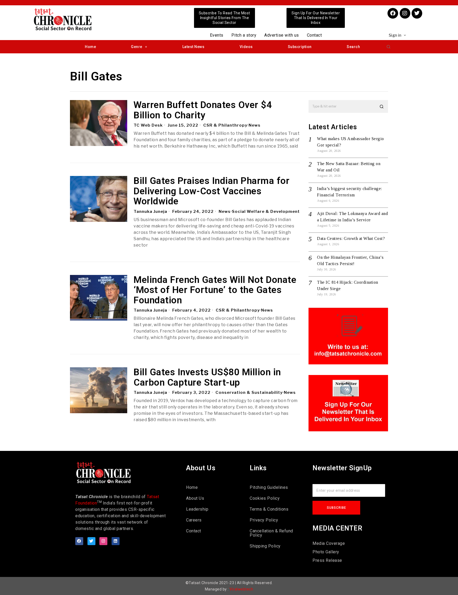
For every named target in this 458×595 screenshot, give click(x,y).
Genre (136, 47)
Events (216, 35)
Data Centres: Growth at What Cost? (351, 238)
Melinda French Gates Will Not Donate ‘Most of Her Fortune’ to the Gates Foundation (215, 290)
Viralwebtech (241, 589)
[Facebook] (392, 13)
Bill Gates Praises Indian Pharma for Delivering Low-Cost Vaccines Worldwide (211, 191)
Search (353, 47)
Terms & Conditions (269, 509)
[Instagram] (405, 13)
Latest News (193, 47)
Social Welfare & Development (266, 211)
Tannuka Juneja (150, 211)
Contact (314, 35)
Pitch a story (244, 35)
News (255, 125)
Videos (246, 47)
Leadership (197, 509)
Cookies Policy (265, 498)
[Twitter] (417, 13)
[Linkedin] (116, 541)
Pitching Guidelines (269, 487)
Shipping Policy (265, 546)
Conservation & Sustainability (249, 392)
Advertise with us (281, 35)
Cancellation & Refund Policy (271, 533)
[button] (388, 47)
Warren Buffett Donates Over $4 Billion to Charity (203, 110)
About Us (195, 498)
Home (90, 47)
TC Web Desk (148, 125)
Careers (194, 520)
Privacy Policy (264, 520)
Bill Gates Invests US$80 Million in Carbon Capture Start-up (207, 377)
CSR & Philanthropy (225, 125)
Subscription (300, 47)
